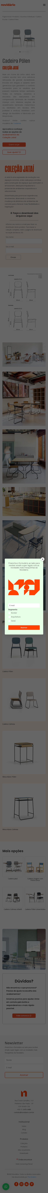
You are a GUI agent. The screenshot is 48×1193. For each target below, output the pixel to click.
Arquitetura (16, 616)
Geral (13, 620)
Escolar (14, 613)
